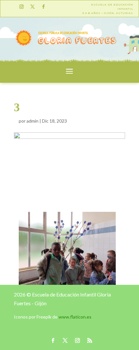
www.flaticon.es (75, 317)
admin (32, 121)
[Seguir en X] (32, 7)
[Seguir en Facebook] (43, 7)
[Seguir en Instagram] (21, 7)
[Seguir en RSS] (89, 340)
